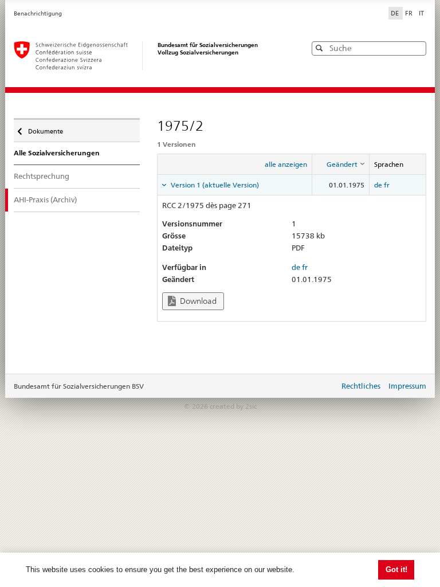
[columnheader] (341, 164)
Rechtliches (360, 385)
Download (197, 301)
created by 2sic (233, 406)
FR (409, 13)
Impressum (407, 385)
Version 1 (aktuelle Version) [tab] (214, 185)
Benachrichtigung (38, 13)
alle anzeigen (286, 164)
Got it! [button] (396, 569)
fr (387, 185)
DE (395, 13)
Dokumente (45, 129)
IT (421, 13)
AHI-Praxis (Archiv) (45, 199)
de (378, 185)
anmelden (322, 386)
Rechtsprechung (41, 176)
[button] (416, 48)
